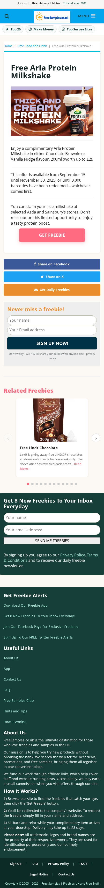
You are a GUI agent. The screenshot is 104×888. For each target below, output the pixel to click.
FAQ (7, 690)
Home (8, 46)
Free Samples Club (19, 700)
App (7, 668)
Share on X (55, 276)
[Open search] (7, 16)
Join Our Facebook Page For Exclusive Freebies (41, 626)
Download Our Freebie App (26, 605)
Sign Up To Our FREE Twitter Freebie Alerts (38, 637)
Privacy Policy (72, 555)
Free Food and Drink (32, 46)
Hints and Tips (15, 711)
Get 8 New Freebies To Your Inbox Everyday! (39, 616)
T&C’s (83, 863)
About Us (11, 658)
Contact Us (12, 679)
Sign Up (16, 863)
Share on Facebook (54, 264)
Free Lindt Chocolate (39, 447)
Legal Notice (39, 874)
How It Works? (15, 721)
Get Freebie (52, 235)
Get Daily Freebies (55, 289)
